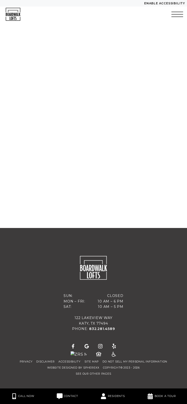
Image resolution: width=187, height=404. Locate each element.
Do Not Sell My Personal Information (135, 361)
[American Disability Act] (113, 354)
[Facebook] (73, 346)
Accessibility (69, 361)
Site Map (91, 361)
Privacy (26, 361)
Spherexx (91, 367)
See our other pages (93, 373)
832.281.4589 (102, 329)
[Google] (87, 346)
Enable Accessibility (164, 3)
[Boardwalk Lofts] (30, 14)
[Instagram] (100, 346)
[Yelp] (114, 346)
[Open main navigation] (177, 14)
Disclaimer (45, 361)
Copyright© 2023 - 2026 (121, 367)
